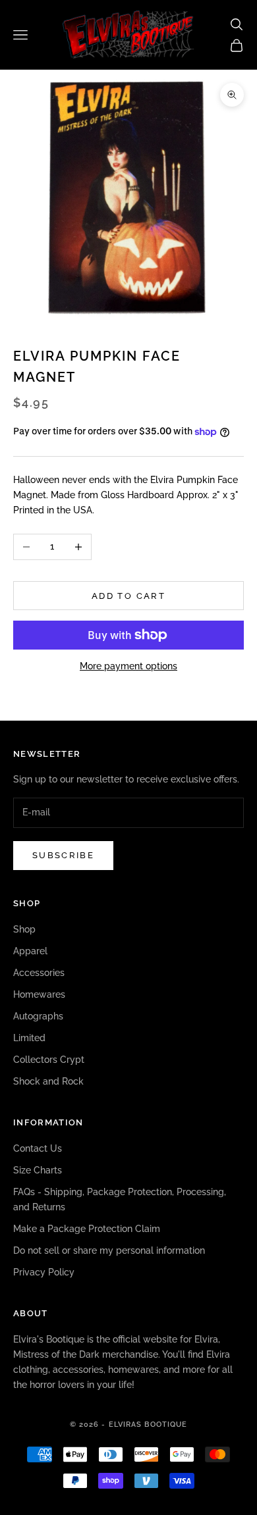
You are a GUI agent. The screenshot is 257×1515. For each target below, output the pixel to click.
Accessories (39, 972)
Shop (24, 929)
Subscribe (63, 855)
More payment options (128, 666)
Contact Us (37, 1148)
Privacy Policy (43, 1272)
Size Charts (37, 1170)
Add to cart (128, 596)
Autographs (38, 1016)
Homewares (39, 994)
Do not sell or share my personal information (109, 1250)
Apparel (30, 951)
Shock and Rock (48, 1081)
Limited (29, 1038)
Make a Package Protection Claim (86, 1228)
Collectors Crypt (48, 1059)
